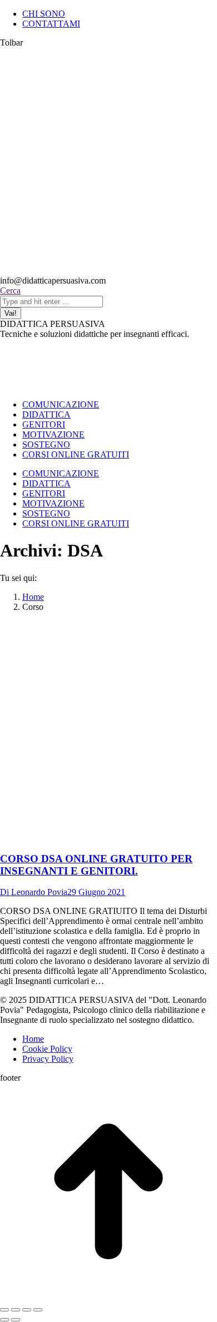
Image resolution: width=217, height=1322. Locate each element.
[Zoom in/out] (37, 1309)
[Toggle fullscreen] (26, 1309)
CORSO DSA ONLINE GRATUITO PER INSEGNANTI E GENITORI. (96, 865)
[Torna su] (108, 1296)
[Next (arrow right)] (15, 1319)
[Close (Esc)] (4, 1309)
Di (33, 892)
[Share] (15, 1309)
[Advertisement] (108, 161)
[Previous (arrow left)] (4, 1319)
